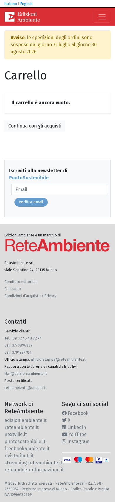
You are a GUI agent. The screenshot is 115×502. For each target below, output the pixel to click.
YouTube (77, 434)
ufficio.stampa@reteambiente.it (58, 359)
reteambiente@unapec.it (25, 387)
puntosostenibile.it (24, 441)
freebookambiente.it (27, 448)
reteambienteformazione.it (34, 470)
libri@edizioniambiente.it (25, 373)
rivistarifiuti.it (19, 455)
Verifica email (31, 202)
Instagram (78, 441)
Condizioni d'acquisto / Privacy (30, 296)
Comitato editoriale (20, 281)
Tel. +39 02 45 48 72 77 (22, 338)
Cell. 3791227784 (18, 352)
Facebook (77, 413)
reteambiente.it (21, 427)
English (26, 3)
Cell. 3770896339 (18, 345)
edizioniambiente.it (25, 420)
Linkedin (76, 427)
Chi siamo (12, 288)
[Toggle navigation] (102, 17)
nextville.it (15, 434)
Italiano (10, 3)
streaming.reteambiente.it (33, 462)
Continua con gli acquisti (34, 126)
